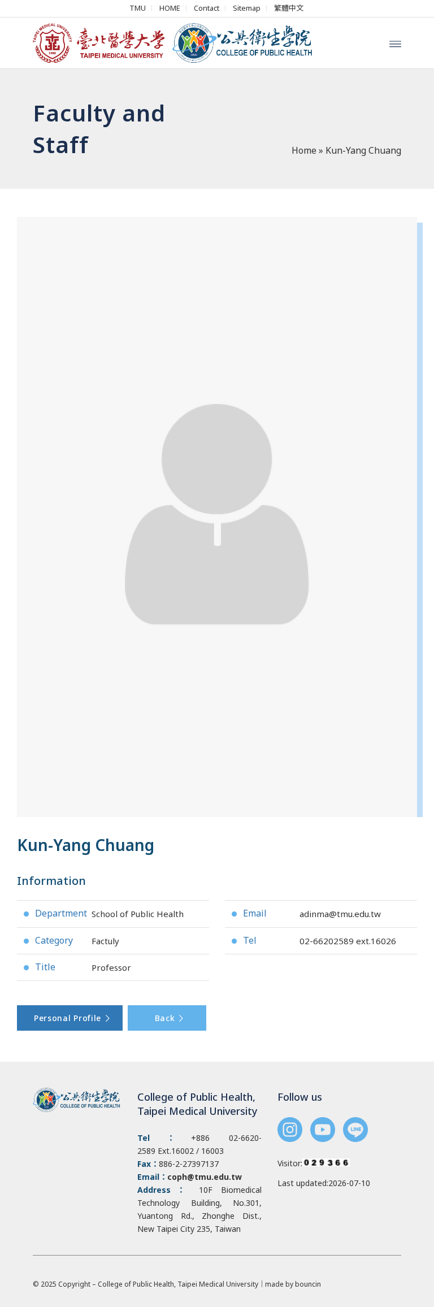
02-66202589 (327, 940)
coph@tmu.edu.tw (204, 1176)
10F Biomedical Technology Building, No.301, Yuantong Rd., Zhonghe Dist (199, 1202)
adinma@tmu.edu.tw (340, 913)
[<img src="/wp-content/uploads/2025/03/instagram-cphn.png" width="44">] (289, 1130)
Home (304, 150)
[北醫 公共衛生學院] (178, 43)
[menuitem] (138, 8)
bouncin (308, 1284)
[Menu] (395, 43)
